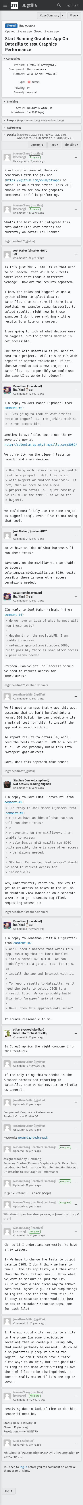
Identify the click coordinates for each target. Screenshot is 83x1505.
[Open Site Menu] (5, 5)
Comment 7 (20, 788)
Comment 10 (20, 1065)
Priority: (19, 88)
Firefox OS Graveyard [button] (41, 65)
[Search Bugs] (59, 5)
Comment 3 (20, 393)
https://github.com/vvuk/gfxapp (32, 180)
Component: (17, 69)
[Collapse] (75, 157)
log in (23, 1467)
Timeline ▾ (71, 144)
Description (20, 161)
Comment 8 (20, 928)
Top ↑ (9, 1491)
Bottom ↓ (37, 144)
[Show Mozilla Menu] (14, 5)
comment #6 (22, 943)
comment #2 (13, 408)
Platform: (19, 74)
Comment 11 (20, 1235)
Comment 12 (20, 1323)
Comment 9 (20, 1037)
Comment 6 (20, 698)
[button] (72, 5)
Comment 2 (20, 258)
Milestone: (18, 112)
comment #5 (13, 802)
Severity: (19, 92)
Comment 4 (20, 538)
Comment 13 (20, 1399)
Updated (18, 1104)
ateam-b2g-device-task (32, 1137)
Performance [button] (36, 69)
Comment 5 (20, 600)
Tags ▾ (54, 144)
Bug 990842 (27, 26)
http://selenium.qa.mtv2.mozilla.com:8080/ (40, 444)
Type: (21, 81)
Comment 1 (20, 213)
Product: (19, 65)
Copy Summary (49, 15)
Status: (20, 108)
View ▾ (74, 15)
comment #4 (13, 614)
